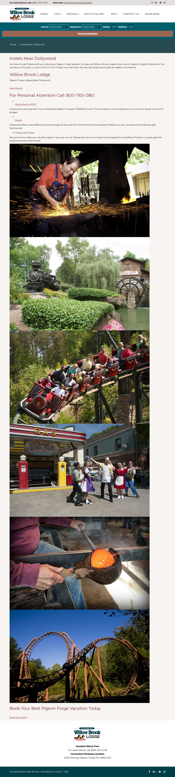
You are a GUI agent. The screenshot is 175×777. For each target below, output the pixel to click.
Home (44, 14)
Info (114, 14)
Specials (72, 14)
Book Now (152, 14)
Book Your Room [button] (18, 717)
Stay (57, 14)
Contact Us (131, 14)
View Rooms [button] (16, 88)
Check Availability (88, 33)
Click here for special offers (78, 2)
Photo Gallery (94, 14)
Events (18, 120)
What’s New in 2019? (25, 104)
